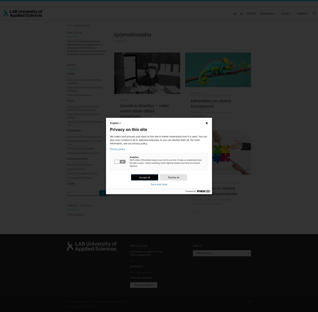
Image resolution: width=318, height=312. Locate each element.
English (114, 123)
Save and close (159, 184)
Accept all (144, 177)
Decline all (173, 177)
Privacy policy (117, 149)
